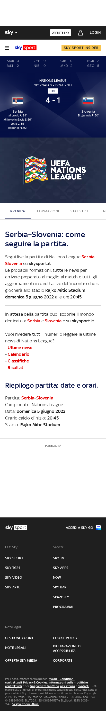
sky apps (61, 568)
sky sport (14, 558)
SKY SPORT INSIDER (81, 48)
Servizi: (58, 547)
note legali (15, 648)
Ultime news (20, 347)
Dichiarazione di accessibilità (67, 648)
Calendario (18, 354)
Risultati (16, 367)
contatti (83, 686)
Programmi (63, 607)
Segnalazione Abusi (25, 704)
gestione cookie (19, 638)
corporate (62, 660)
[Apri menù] (7, 47)
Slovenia (13, 263)
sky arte (12, 587)
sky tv (58, 558)
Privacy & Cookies (35, 682)
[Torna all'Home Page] (25, 47)
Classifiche (18, 360)
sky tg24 (13, 568)
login (95, 32)
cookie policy (65, 638)
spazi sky (61, 597)
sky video (13, 577)
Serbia (88, 256)
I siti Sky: (11, 547)
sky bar (59, 587)
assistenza (67, 686)
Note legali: (13, 627)
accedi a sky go (79, 528)
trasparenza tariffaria (44, 686)
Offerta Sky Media (21, 660)
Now (57, 577)
